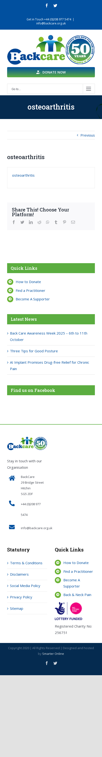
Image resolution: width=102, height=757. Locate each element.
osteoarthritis (23, 175)
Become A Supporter (33, 299)
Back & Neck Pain (77, 594)
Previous (87, 135)
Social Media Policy (25, 585)
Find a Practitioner (30, 290)
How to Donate (28, 281)
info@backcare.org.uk (51, 23)
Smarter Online (53, 653)
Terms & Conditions (26, 562)
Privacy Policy (21, 597)
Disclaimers (19, 574)
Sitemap (16, 608)
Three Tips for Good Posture (34, 351)
